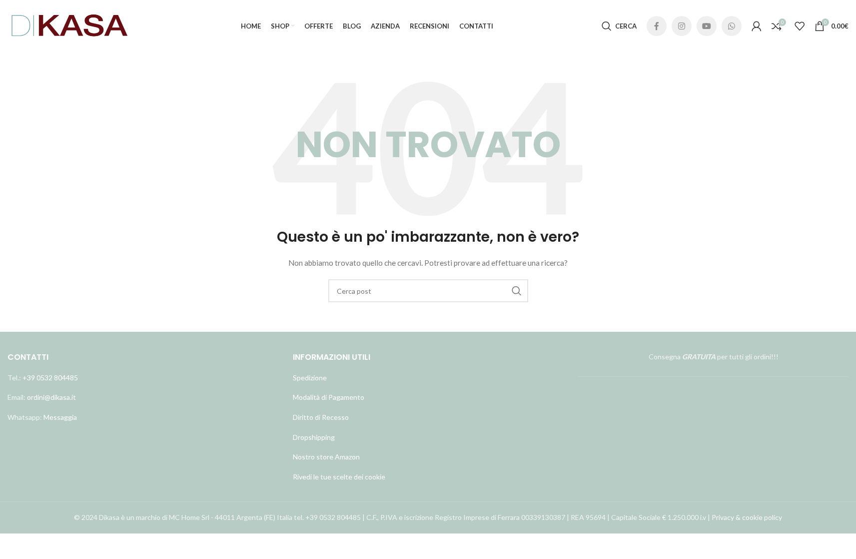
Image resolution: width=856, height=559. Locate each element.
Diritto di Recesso (321, 417)
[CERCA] (516, 290)
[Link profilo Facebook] (657, 26)
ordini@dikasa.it (51, 397)
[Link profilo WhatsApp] (732, 26)
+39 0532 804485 (50, 377)
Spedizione (310, 377)
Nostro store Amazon (326, 456)
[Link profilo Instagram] (682, 26)
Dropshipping (314, 437)
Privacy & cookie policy (747, 517)
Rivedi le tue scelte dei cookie (339, 476)
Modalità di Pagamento (328, 397)
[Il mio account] (757, 26)
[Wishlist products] (800, 26)
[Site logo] (69, 25)
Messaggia (59, 417)
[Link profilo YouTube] (707, 26)
